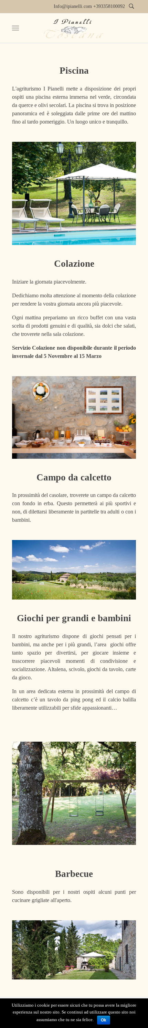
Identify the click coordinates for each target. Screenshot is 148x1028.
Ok (103, 1020)
